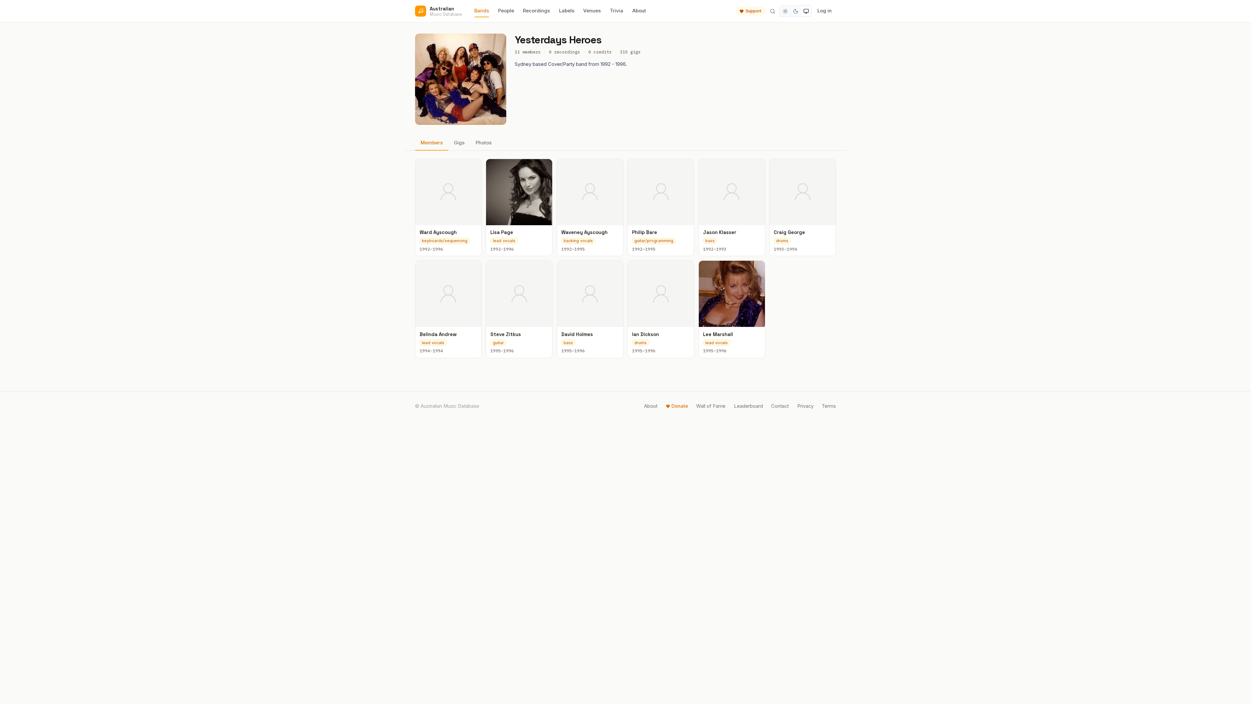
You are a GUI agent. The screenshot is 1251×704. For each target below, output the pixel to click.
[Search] (772, 11)
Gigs (459, 143)
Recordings (536, 11)
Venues (592, 11)
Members (432, 143)
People (506, 11)
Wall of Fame (711, 406)
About (639, 11)
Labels (566, 11)
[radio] (785, 11)
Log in (824, 11)
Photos (484, 143)
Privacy (805, 406)
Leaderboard (748, 406)
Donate (679, 406)
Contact (780, 406)
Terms (829, 406)
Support (753, 10)
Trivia (616, 11)
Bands (481, 11)
